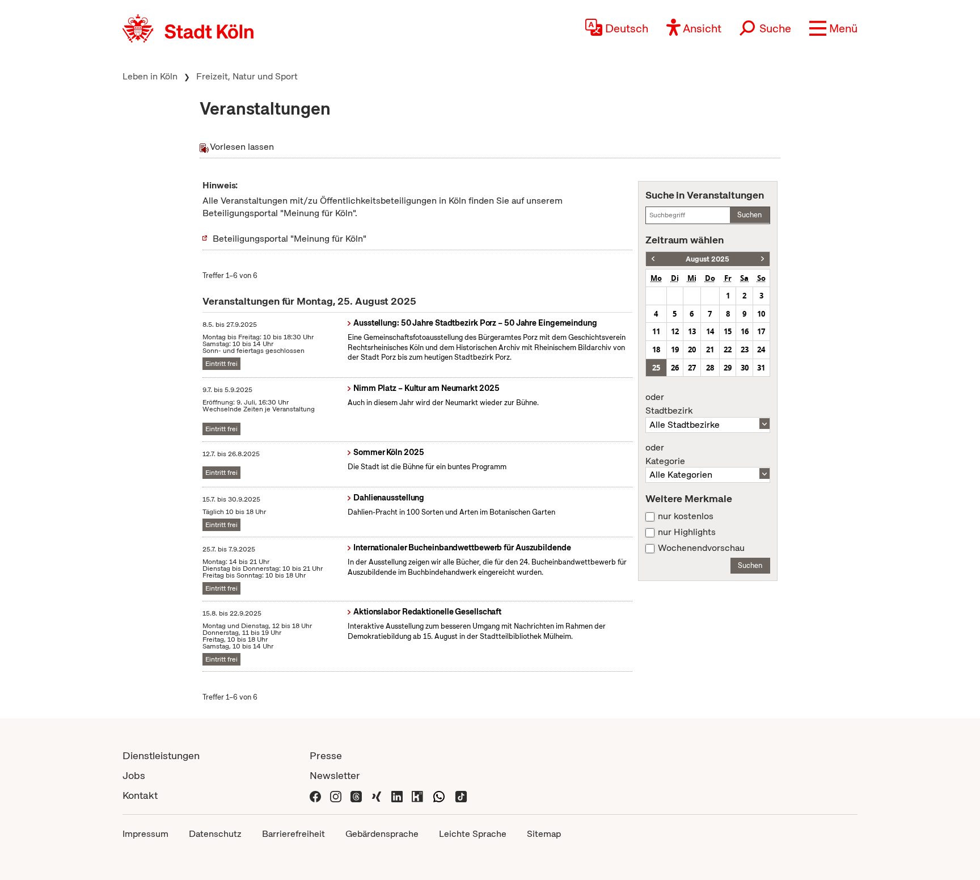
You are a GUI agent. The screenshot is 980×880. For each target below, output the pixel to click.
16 (745, 331)
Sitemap (544, 834)
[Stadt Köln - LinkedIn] (397, 795)
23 (745, 349)
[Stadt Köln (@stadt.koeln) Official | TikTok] (461, 795)
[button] (833, 28)
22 (728, 349)
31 (761, 368)
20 (692, 349)
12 (675, 331)
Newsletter (335, 775)
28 (710, 368)
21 (710, 349)
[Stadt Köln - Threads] (356, 795)
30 (745, 368)
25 (656, 368)
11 (656, 331)
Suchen (749, 215)
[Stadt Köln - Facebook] (315, 795)
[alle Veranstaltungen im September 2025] (762, 259)
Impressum (145, 834)
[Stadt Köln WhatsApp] (439, 795)
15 (728, 331)
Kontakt (140, 795)
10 (761, 314)
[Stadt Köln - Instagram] (335, 795)
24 (761, 349)
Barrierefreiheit (293, 834)
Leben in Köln (150, 76)
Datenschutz (215, 834)
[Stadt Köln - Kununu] (417, 795)
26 (675, 368)
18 (656, 349)
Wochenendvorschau (701, 548)
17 (761, 331)
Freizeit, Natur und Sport (247, 76)
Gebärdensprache (382, 834)
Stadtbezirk (668, 403)
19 (675, 349)
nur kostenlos (685, 516)
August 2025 (707, 259)
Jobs (133, 775)
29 (728, 368)
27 (692, 368)
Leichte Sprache (472, 834)
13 (692, 331)
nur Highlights (687, 532)
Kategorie (665, 454)
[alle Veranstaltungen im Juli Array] (653, 259)
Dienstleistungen (161, 755)
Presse (326, 755)
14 (710, 331)
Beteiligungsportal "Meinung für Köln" (289, 239)
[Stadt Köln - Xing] (376, 795)
